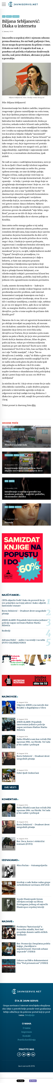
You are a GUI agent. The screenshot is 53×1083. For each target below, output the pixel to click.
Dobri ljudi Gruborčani (28, 773)
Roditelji (6, 630)
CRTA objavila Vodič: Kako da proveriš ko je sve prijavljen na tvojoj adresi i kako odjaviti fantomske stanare (24, 603)
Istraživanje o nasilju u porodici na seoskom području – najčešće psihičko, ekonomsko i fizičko (25, 494)
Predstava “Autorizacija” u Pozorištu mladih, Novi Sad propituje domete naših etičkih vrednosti (32, 930)
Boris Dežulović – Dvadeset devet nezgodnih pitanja (24, 612)
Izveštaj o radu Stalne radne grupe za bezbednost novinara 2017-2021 (33, 883)
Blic (4, 16)
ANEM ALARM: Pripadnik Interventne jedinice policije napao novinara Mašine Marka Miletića (24, 623)
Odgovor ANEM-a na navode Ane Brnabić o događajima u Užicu (32, 706)
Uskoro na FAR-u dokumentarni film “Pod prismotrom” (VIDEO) (32, 961)
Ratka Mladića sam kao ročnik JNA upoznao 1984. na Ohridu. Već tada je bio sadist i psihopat (34, 742)
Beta (6, 481)
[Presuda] (26, 514)
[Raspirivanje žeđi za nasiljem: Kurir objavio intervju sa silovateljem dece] (26, 462)
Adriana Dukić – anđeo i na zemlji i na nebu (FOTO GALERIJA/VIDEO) (23, 641)
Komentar (16, 16)
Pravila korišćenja (26, 1039)
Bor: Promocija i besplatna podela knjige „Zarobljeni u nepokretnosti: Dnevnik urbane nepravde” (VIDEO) (33, 947)
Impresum (26, 1032)
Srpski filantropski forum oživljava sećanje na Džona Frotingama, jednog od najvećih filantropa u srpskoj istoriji (32, 903)
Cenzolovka (9, 455)
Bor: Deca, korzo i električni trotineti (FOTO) (30, 842)
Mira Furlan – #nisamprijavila (32, 865)
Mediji (22, 455)
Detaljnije (30, 1015)
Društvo (9, 16)
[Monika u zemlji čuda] (26, 437)
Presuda (9, 522)
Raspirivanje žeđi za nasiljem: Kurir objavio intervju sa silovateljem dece (24, 469)
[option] (26, 79)
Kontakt (27, 1036)
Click (33, 1081)
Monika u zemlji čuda (16, 445)
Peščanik (21, 429)
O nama (26, 1028)
